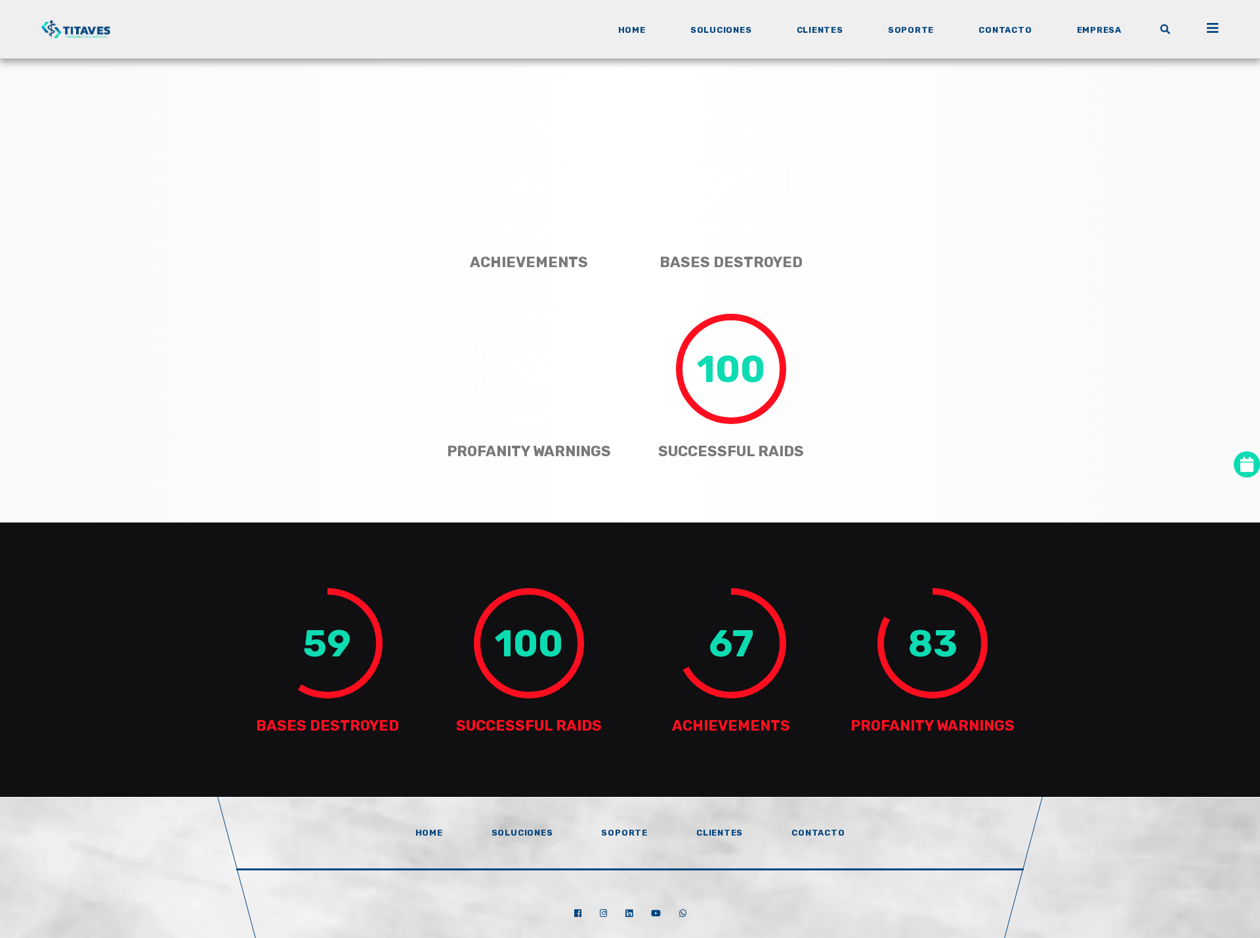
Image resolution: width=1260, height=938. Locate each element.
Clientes (719, 833)
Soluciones (522, 833)
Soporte (624, 833)
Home (429, 833)
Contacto (818, 833)
